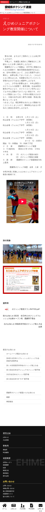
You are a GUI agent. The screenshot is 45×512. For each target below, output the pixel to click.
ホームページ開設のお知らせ (20, 2)
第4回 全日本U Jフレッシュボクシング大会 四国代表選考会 (22, 359)
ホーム (2, 13)
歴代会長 (6, 476)
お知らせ (6, 437)
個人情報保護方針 (8, 491)
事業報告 (9, 402)
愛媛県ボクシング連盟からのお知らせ (20, 393)
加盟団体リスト (8, 494)
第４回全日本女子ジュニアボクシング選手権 (23, 370)
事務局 (5, 450)
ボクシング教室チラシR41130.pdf (25, 309)
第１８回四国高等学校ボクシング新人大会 (22, 365)
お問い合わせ (7, 485)
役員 (4, 468)
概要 (8, 397)
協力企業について (8, 496)
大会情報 (6, 440)
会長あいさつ (7, 462)
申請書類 (6, 452)
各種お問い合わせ (8, 488)
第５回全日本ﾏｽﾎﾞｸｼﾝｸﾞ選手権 (17, 379)
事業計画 (6, 470)
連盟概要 (6, 465)
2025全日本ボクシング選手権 (17, 374)
